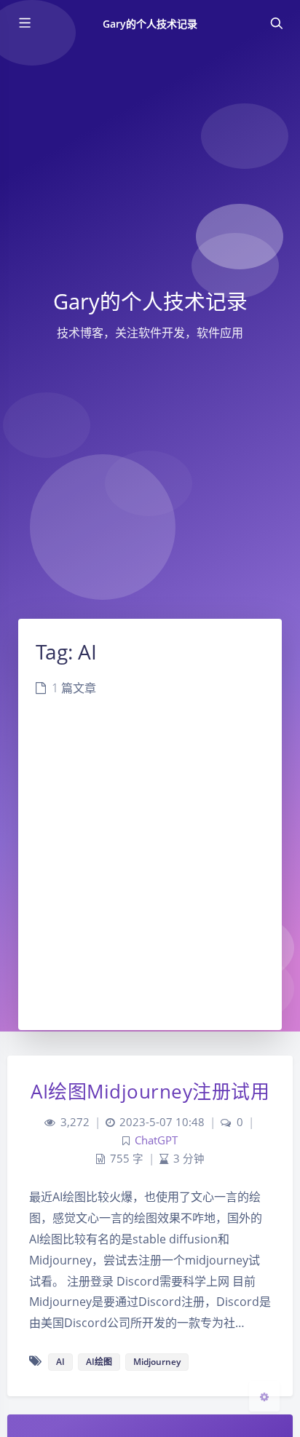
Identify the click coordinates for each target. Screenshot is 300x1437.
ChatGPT (156, 1140)
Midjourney (157, 1361)
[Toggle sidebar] (24, 23)
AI (60, 1361)
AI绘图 (99, 1361)
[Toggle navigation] (276, 23)
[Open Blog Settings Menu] (264, 1396)
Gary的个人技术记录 (150, 24)
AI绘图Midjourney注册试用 (150, 1091)
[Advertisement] (150, 873)
